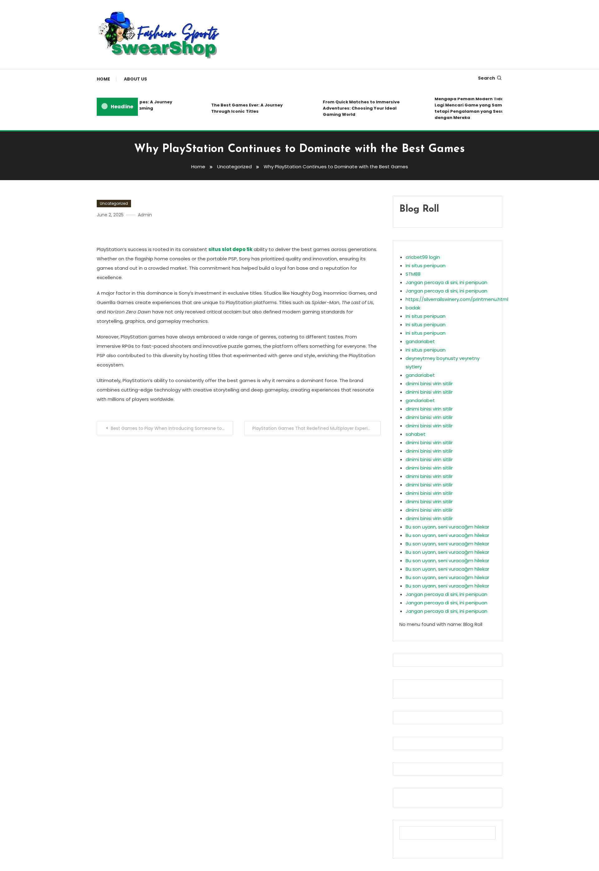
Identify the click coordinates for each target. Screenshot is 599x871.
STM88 (413, 274)
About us (135, 79)
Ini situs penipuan (426, 265)
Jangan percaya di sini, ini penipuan (446, 282)
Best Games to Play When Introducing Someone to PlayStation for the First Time (172, 428)
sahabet (416, 434)
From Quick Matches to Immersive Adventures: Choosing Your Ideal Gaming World (353, 108)
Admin (145, 215)
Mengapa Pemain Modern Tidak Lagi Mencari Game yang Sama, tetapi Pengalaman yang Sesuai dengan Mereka (463, 108)
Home (103, 79)
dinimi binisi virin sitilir (429, 383)
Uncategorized (114, 203)
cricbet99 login (423, 257)
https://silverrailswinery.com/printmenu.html (457, 299)
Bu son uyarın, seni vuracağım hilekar (447, 527)
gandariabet (420, 341)
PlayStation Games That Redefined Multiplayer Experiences (316, 428)
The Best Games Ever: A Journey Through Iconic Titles (239, 108)
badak (413, 307)
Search (486, 78)
